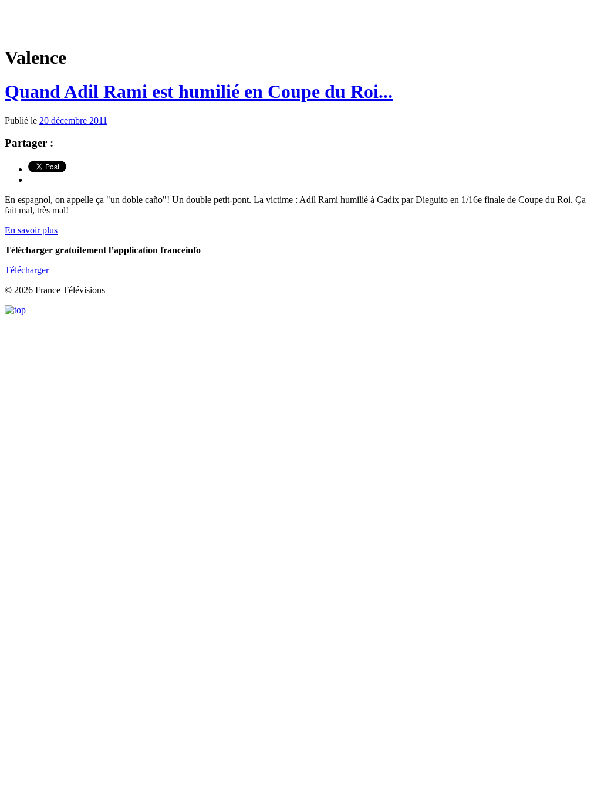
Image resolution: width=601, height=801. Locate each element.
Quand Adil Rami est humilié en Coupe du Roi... (199, 91)
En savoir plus (31, 230)
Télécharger (27, 270)
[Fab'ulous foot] (300, 23)
